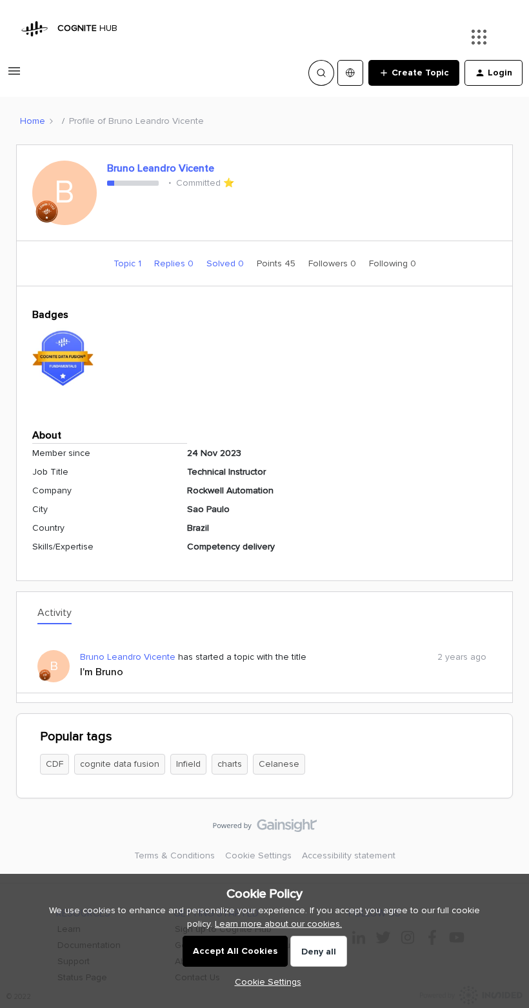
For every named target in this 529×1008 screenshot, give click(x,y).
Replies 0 (175, 263)
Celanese (279, 763)
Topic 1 (129, 263)
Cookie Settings (258, 855)
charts (229, 763)
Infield (188, 763)
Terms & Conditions (174, 855)
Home (32, 120)
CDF (54, 763)
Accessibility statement (348, 855)
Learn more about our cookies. (278, 923)
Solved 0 (226, 263)
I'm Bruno (101, 672)
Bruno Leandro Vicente (160, 168)
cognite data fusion (119, 763)
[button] (14, 75)
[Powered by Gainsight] (265, 828)
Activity (54, 612)
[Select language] (350, 73)
